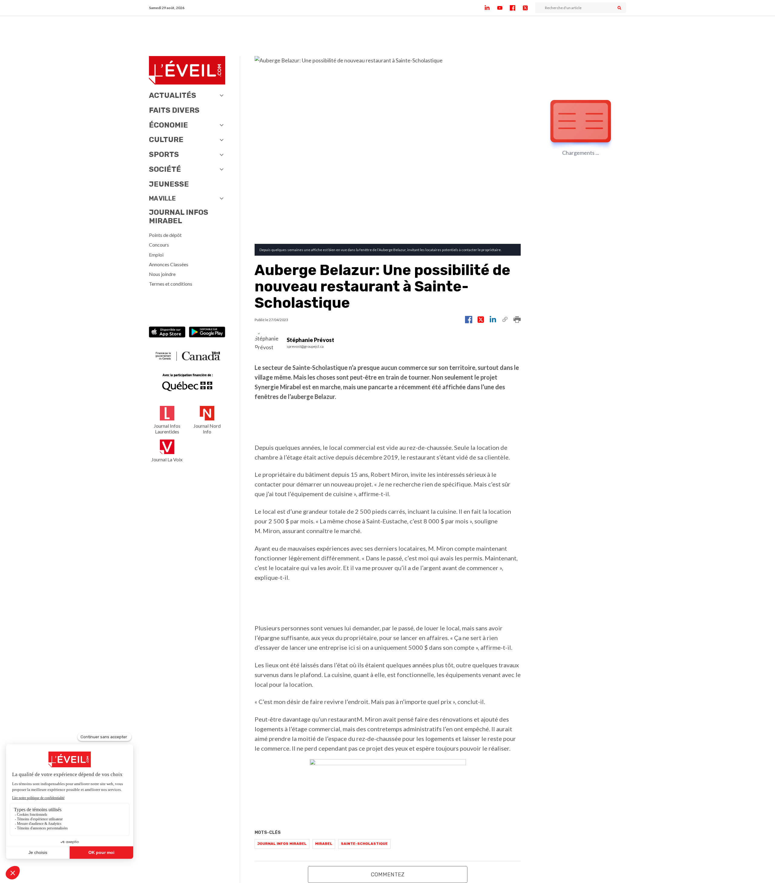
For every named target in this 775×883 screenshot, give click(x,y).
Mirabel (323, 844)
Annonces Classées (168, 264)
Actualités (172, 95)
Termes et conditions (170, 284)
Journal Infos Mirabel (178, 216)
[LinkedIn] (490, 8)
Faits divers (174, 110)
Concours (159, 244)
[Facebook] (516, 8)
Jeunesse (169, 184)
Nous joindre (162, 274)
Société (165, 169)
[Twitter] (529, 8)
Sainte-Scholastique (364, 844)
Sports (164, 154)
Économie (168, 125)
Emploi (156, 254)
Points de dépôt (165, 235)
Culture (166, 139)
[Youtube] (503, 8)
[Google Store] (207, 333)
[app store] (167, 333)
